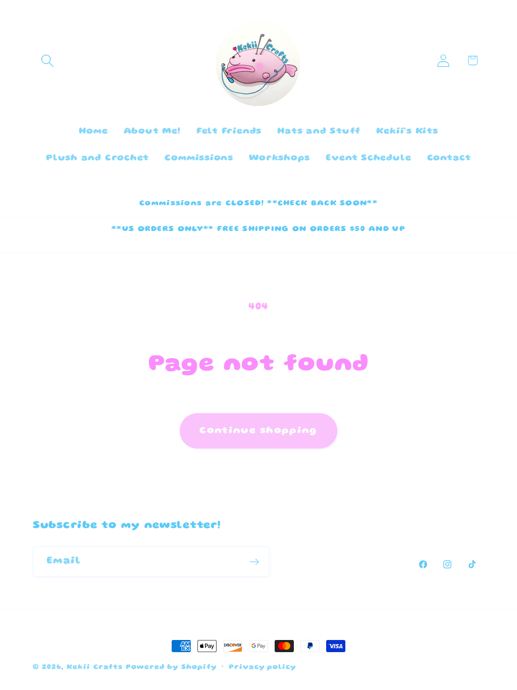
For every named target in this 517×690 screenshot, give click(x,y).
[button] (47, 60)
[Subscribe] (254, 562)
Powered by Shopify (171, 667)
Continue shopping (258, 430)
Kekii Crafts (95, 667)
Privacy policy (262, 667)
